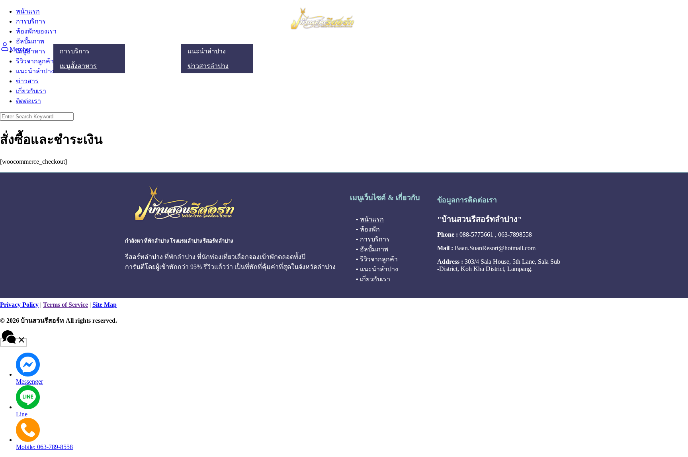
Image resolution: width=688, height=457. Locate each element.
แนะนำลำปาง (207, 36)
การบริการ (75, 51)
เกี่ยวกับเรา (257, 36)
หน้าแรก (12, 36)
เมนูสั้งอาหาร (78, 66)
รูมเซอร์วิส (74, 36)
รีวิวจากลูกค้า (161, 36)
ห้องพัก (42, 36)
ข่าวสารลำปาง (208, 66)
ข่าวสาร (27, 81)
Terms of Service (65, 304)
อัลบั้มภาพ (119, 36)
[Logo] (322, 28)
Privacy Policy (19, 304)
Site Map (104, 304)
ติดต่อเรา (292, 36)
